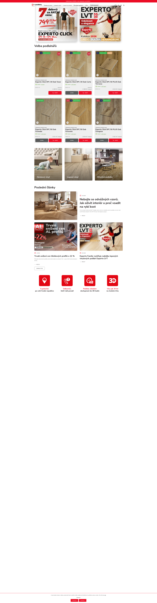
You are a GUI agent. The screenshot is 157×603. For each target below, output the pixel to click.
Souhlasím (83, 600)
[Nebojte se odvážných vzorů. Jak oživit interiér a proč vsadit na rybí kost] (55, 205)
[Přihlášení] (121, 5)
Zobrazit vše (39, 268)
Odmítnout (74, 600)
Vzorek (72, 92)
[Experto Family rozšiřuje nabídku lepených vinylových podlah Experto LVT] (101, 236)
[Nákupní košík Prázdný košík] (123, 5)
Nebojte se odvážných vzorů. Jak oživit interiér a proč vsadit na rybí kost (100, 202)
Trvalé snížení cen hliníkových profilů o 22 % (54, 256)
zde (105, 595)
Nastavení (78, 597)
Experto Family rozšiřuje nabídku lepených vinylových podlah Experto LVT (99, 257)
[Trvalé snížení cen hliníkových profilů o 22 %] (55, 236)
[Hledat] (118, 5)
